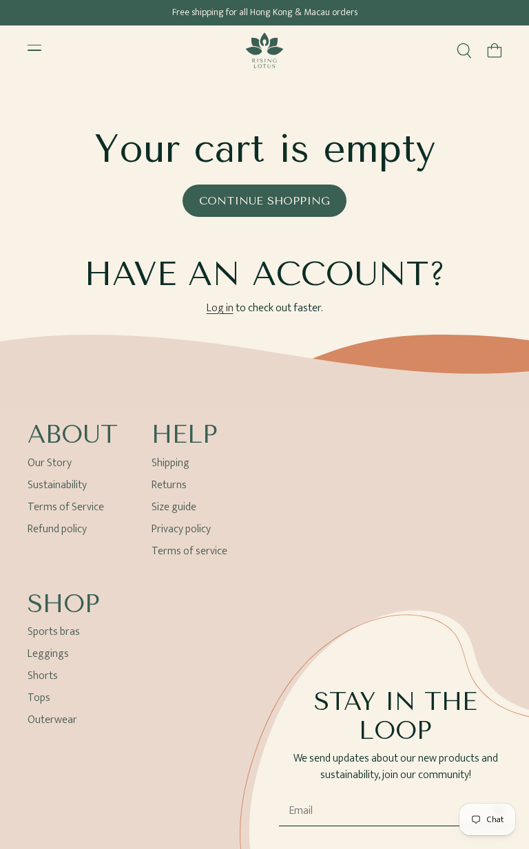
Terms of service (189, 551)
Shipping (170, 465)
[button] (494, 50)
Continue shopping (264, 200)
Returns (169, 485)
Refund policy (57, 529)
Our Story (50, 465)
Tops (39, 698)
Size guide (174, 507)
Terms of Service (66, 507)
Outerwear (52, 720)
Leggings (48, 653)
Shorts (43, 676)
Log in (220, 308)
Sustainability (57, 485)
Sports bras (54, 634)
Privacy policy (181, 529)
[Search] (464, 50)
